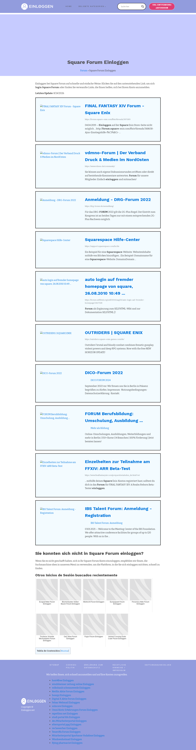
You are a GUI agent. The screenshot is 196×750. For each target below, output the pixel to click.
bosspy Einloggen (61, 695)
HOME (69, 6)
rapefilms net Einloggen (65, 713)
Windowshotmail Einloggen (67, 739)
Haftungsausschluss (158, 665)
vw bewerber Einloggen (64, 728)
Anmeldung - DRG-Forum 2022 (118, 199)
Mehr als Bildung (100, 428)
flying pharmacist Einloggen (67, 743)
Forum (83, 70)
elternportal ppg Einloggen (66, 724)
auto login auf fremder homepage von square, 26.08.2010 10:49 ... (109, 286)
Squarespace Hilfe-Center (112, 239)
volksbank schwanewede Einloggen (71, 687)
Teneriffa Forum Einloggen (66, 731)
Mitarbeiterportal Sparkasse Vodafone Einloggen (78, 735)
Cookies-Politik (71, 666)
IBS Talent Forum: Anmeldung (107, 523)
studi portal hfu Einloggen (66, 717)
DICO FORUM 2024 (101, 380)
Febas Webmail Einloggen (66, 702)
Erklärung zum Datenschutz (93, 666)
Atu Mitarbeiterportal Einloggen (69, 721)
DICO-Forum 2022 (104, 372)
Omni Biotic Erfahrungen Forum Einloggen (75, 710)
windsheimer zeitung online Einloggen (73, 684)
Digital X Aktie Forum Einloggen (69, 698)
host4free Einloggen (63, 680)
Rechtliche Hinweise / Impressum (119, 667)
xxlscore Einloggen (62, 706)
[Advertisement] (98, 34)
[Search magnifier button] (143, 6)
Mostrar (64, 651)
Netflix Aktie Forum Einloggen (68, 691)
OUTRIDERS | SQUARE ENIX (114, 332)
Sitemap (54, 665)
